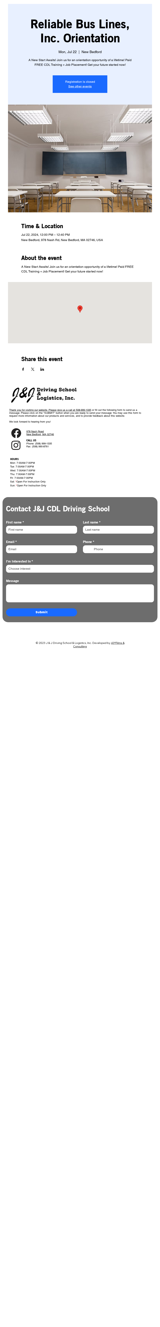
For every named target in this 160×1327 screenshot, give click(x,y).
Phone (88, 542)
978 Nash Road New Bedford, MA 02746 (40, 433)
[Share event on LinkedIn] (42, 369)
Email (11, 542)
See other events (80, 86)
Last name (92, 522)
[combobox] (80, 569)
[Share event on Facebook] (23, 369)
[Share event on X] (33, 369)
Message (12, 581)
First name (15, 522)
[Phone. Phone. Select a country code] (89, 549)
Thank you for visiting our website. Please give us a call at (42, 410)
